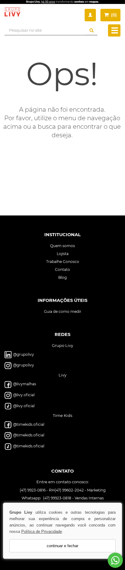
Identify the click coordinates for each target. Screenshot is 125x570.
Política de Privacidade (41, 531)
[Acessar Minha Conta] (90, 15)
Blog (62, 277)
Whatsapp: (32, 497)
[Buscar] (91, 30)
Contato (62, 269)
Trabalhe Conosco (62, 261)
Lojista (63, 253)
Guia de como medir (62, 311)
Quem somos (62, 245)
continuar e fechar (62, 546)
